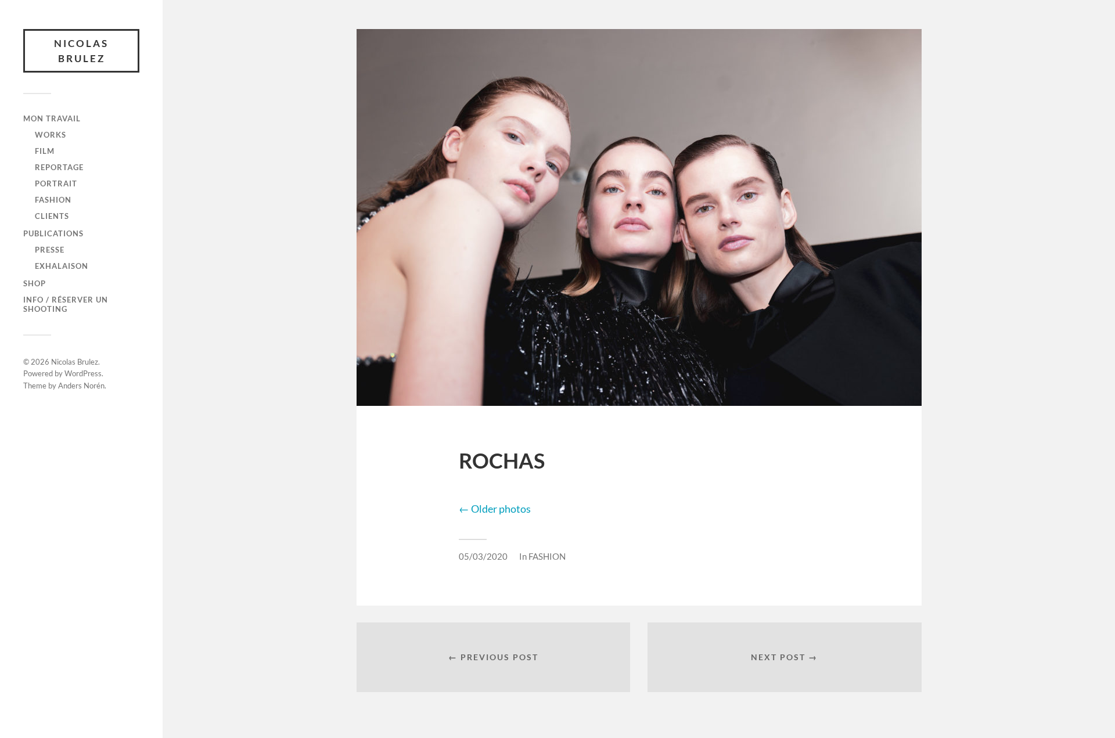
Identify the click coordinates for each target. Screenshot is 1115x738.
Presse (49, 249)
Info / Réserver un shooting (65, 304)
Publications (53, 233)
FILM (45, 151)
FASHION (53, 199)
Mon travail (52, 118)
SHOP (34, 283)
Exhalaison (61, 266)
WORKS (50, 134)
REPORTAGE (59, 167)
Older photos (495, 508)
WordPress (83, 373)
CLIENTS (52, 216)
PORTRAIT (56, 183)
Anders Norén (81, 385)
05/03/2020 (483, 556)
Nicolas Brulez (81, 50)
